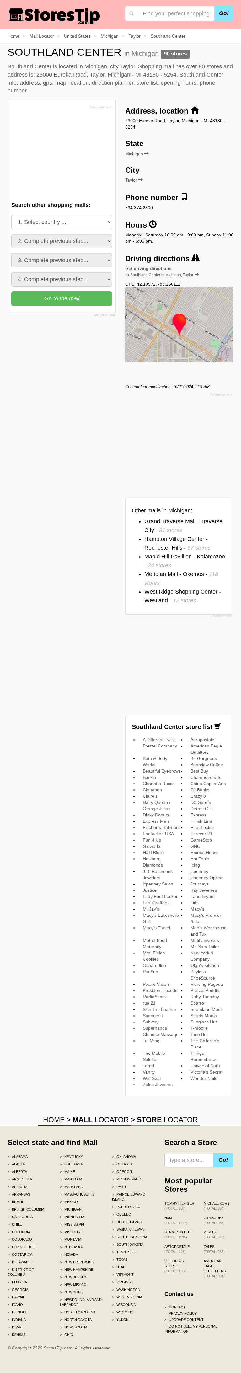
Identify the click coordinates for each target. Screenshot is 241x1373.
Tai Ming (151, 1040)
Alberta (17, 1172)
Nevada (69, 1254)
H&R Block (153, 852)
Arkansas (19, 1194)
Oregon (122, 1172)
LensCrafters (156, 902)
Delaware (19, 1262)
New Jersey (73, 1277)
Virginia (121, 1282)
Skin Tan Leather (159, 1009)
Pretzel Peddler (205, 990)
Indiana (17, 1320)
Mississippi (72, 1224)
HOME (54, 1120)
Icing (195, 865)
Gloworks (152, 846)
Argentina (20, 1179)
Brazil (16, 1202)
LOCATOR (100, 1120)
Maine (67, 1172)
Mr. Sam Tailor (204, 946)
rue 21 (149, 1003)
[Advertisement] (58, 155)
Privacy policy (180, 1313)
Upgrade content (184, 1320)
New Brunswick (77, 1262)
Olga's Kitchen (204, 965)
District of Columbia (21, 1272)
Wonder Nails (203, 1078)
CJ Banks (199, 789)
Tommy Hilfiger (179, 1205)
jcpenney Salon (158, 883)
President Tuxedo (160, 990)
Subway (150, 1021)
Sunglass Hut (203, 1021)
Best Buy (199, 771)
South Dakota (127, 1244)
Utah (119, 1267)
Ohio (66, 1335)
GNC (195, 846)
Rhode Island (127, 1222)
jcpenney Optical (206, 877)
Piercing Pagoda (206, 984)
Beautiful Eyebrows (162, 771)
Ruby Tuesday (204, 996)
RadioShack (155, 996)
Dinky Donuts (156, 814)
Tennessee (124, 1252)
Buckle (149, 777)
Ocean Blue (154, 965)
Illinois (17, 1312)
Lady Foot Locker (160, 896)
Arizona (17, 1187)
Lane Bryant (202, 896)
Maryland (71, 1187)
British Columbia (26, 1209)
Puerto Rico (126, 1207)
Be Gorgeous (203, 758)
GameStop (201, 839)
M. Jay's (151, 908)
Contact (174, 1307)
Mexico (69, 1202)
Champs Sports (205, 777)
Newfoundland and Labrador (81, 1302)
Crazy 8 (198, 796)
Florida (17, 1282)
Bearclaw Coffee (206, 764)
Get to (159, 271)
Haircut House (204, 852)
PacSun (150, 971)
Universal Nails (205, 1065)
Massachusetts (77, 1194)
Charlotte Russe (159, 783)
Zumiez (214, 1234)
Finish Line (201, 821)
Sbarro (197, 1003)
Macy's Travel (156, 927)
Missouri (70, 1232)
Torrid (148, 1065)
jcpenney (199, 871)
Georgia (18, 1289)
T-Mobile (199, 1028)
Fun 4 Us (152, 839)
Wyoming (123, 1312)
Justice (150, 890)
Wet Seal (152, 1078)
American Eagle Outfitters (215, 1268)
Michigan (71, 1209)
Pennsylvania (127, 1179)
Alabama (18, 1157)
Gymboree (214, 1220)
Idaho (15, 1305)
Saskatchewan (128, 1229)
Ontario (122, 1164)
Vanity (149, 1072)
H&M (175, 1220)
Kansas (16, 1335)
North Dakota (76, 1320)
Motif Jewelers (204, 940)
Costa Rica (20, 1254)
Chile (15, 1224)
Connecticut (22, 1247)
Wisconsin (124, 1305)
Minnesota (72, 1217)
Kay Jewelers (203, 890)
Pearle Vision (156, 984)
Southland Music (206, 1009)
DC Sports (200, 802)
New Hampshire (76, 1269)
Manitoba (71, 1179)
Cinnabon (152, 789)
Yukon (120, 1320)
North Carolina (77, 1312)
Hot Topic (199, 858)
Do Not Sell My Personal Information (190, 1328)
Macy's (197, 908)
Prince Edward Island (128, 1196)
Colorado (20, 1239)
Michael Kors (216, 1205)
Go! (224, 13)
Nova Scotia (73, 1327)
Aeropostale (202, 739)
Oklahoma (124, 1157)
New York (71, 1292)
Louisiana (71, 1164)
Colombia (19, 1232)
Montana (70, 1239)
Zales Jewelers (158, 1084)
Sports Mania (203, 1015)
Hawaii (16, 1297)
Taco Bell (199, 1034)
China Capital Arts (208, 783)
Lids (194, 902)
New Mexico (73, 1284)
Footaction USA (158, 833)
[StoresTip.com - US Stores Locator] (55, 15)
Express (198, 814)
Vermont (123, 1274)
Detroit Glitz (202, 808)
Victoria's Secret (206, 1072)
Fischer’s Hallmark (161, 827)
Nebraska (71, 1247)
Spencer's (153, 1015)
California (20, 1217)
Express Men (156, 821)
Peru (119, 1187)
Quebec (121, 1214)
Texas (119, 1259)
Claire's (150, 796)
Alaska (16, 1164)
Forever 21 (201, 833)
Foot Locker (202, 827)
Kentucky (71, 1157)
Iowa (14, 1327)
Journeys (199, 883)
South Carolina (129, 1237)
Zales (214, 1249)
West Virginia (127, 1297)
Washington (126, 1289)
